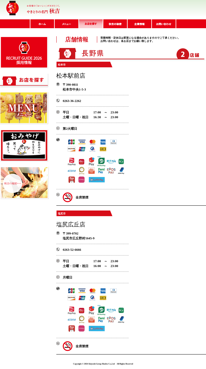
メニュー (66, 23)
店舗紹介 (90, 23)
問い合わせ (163, 23)
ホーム (42, 23)
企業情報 (139, 23)
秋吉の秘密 (115, 23)
